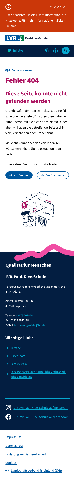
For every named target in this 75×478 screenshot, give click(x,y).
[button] (47, 50)
